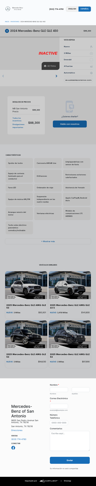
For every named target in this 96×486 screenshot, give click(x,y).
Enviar (70, 460)
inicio (7, 21)
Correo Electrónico (59, 400)
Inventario (15, 21)
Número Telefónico (55, 416)
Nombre (54, 385)
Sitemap (66, 481)
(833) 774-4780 (56, 9)
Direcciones (16, 430)
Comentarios (56, 428)
